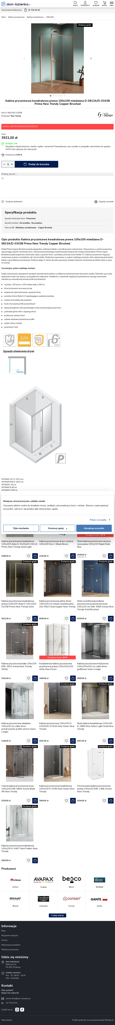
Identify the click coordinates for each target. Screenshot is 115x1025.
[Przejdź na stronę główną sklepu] (15, 4)
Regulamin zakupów (9, 935)
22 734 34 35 (11, 1003)
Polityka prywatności (10, 949)
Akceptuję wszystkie (94, 528)
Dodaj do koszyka (38, 164)
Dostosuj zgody (56, 528)
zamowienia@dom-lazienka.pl (18, 998)
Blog (3, 931)
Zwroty (4, 940)
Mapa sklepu (6, 1020)
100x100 (50, 17)
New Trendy (16, 116)
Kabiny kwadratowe (35, 17)
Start (3, 17)
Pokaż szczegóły (98, 520)
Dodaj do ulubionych (14, 201)
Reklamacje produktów (10, 945)
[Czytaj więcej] (57, 915)
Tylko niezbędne (21, 528)
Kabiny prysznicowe (16, 17)
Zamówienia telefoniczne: (20, 10)
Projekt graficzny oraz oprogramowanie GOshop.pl (93, 1020)
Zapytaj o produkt (106, 201)
